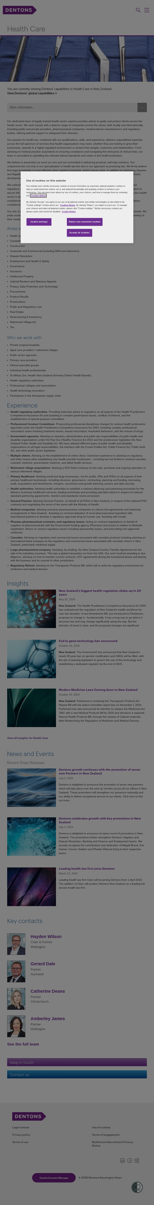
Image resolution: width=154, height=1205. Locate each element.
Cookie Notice (69, 212)
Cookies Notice (38, 195)
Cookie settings (39, 222)
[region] (77, 207)
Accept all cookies (79, 233)
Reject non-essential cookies (84, 222)
